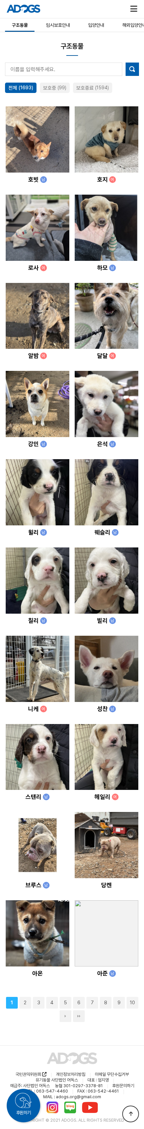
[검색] (132, 69)
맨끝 (79, 1016)
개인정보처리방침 (70, 1074)
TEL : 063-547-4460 (46, 1091)
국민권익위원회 (28, 1074)
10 (132, 1003)
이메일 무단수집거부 (112, 1074)
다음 (65, 1016)
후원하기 (23, 1112)
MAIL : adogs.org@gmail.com (72, 1096)
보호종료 (92, 88)
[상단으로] (130, 1114)
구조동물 (20, 25)
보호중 (54, 88)
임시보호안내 (58, 25)
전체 (20, 88)
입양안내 (96, 25)
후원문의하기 (123, 1085)
